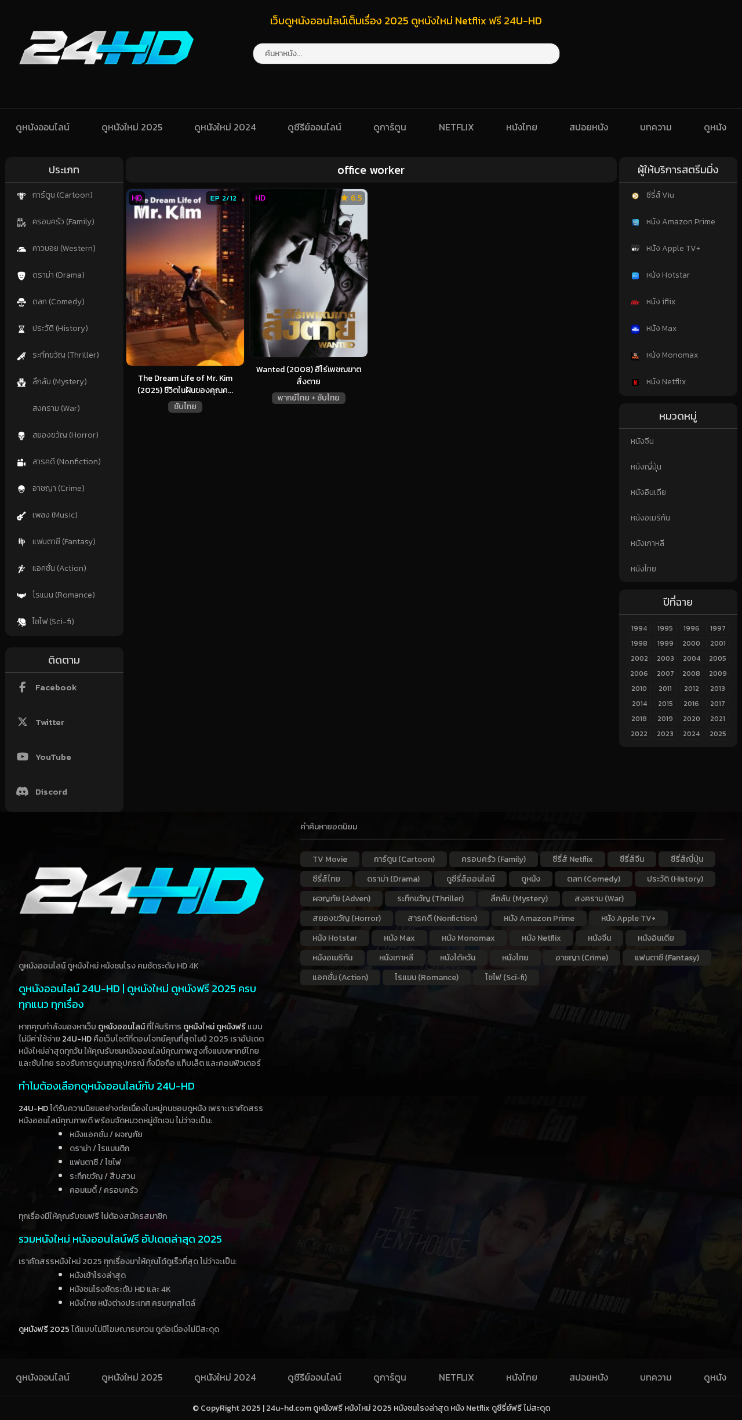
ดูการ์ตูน (389, 127)
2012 (691, 688)
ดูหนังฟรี (231, 1027)
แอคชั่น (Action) (58, 568)
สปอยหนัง (588, 127)
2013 (717, 688)
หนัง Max (660, 328)
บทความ (656, 127)
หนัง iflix (660, 302)
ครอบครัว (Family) (62, 222)
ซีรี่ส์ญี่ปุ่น (687, 859)
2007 (665, 673)
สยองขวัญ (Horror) (65, 435)
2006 (639, 673)
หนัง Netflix (665, 382)
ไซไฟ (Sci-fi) (52, 622)
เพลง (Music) (54, 515)
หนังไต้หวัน (457, 958)
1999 (665, 643)
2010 (639, 688)
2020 (691, 718)
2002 (639, 658)
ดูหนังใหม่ (198, 1027)
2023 (665, 734)
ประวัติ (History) (59, 328)
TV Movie (329, 859)
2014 (639, 703)
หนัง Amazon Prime (680, 222)
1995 (665, 628)
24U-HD (77, 1039)
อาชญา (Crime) (58, 488)
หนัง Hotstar (667, 275)
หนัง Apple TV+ (672, 248)
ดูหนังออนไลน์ (43, 127)
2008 (691, 673)
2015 (665, 703)
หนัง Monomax (671, 355)
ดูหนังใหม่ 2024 (225, 127)
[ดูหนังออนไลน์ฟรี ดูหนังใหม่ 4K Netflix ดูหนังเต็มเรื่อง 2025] (107, 75)
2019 (665, 718)
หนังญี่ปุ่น (646, 467)
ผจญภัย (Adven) (341, 899)
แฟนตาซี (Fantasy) (63, 542)
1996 (691, 628)
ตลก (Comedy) (58, 302)
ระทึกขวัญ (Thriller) (65, 355)
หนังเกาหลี (647, 543)
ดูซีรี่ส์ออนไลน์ (470, 879)
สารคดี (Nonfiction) (66, 462)
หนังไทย (521, 127)
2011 (665, 688)
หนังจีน (642, 441)
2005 (717, 658)
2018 (639, 718)
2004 (691, 658)
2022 (639, 734)
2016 (691, 703)
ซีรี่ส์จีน (632, 859)
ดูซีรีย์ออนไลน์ (314, 127)
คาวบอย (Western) (63, 248)
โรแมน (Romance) (63, 595)
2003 (665, 658)
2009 (718, 673)
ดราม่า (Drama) (58, 275)
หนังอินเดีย (648, 492)
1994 (639, 628)
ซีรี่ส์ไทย (326, 879)
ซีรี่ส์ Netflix (572, 859)
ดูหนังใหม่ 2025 (131, 127)
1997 (718, 628)
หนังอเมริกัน (650, 518)
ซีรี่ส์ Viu (659, 195)
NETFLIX (456, 127)
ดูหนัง (715, 127)
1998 (639, 643)
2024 (691, 734)
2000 (691, 643)
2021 (717, 718)
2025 (718, 734)
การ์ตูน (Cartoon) (62, 195)
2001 (718, 643)
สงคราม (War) (55, 408)
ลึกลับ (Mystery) (59, 382)
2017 (717, 703)
